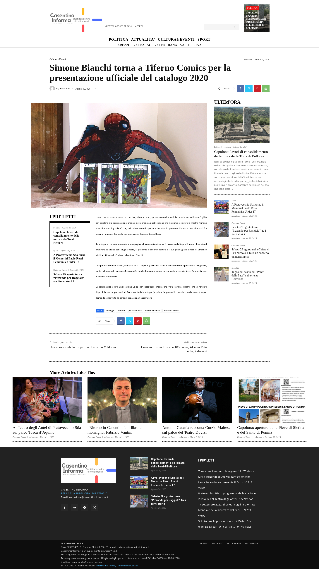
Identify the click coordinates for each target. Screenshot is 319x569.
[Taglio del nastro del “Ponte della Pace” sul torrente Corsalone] (221, 274)
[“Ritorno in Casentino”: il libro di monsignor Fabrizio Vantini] (122, 400)
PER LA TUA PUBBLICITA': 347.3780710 (84, 493)
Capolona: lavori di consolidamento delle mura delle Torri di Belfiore (256, 20)
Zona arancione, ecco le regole (217, 471)
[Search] (235, 27)
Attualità (235, 268)
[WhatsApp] (266, 88)
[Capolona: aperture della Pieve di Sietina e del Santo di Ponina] (272, 400)
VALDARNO (217, 543)
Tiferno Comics (171, 310)
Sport (55, 251)
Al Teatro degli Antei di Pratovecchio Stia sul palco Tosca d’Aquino (47, 430)
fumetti (121, 310)
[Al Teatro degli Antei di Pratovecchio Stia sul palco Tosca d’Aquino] (47, 400)
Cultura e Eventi (57, 59)
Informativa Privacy (106, 565)
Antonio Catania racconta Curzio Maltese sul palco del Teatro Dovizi (196, 430)
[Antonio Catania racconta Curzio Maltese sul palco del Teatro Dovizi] (197, 400)
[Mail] (74, 507)
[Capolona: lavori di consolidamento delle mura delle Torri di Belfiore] (242, 125)
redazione (65, 88)
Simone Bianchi (152, 310)
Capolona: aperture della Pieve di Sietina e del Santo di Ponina (270, 430)
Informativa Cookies (128, 565)
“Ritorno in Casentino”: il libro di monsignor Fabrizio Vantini (115, 430)
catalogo (110, 310)
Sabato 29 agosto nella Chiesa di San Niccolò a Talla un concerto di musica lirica (250, 253)
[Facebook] (240, 88)
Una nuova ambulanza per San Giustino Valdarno (82, 347)
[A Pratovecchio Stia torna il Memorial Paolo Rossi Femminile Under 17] (221, 207)
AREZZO (204, 543)
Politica (252, 8)
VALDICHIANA (234, 543)
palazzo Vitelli (135, 310)
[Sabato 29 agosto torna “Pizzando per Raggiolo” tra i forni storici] (221, 229)
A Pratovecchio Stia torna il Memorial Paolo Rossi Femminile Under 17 (69, 258)
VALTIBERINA (251, 543)
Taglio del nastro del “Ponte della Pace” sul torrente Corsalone (247, 275)
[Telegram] (84, 507)
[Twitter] (249, 88)
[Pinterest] (257, 88)
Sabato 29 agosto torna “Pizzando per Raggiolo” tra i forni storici (69, 278)
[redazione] (52, 88)
